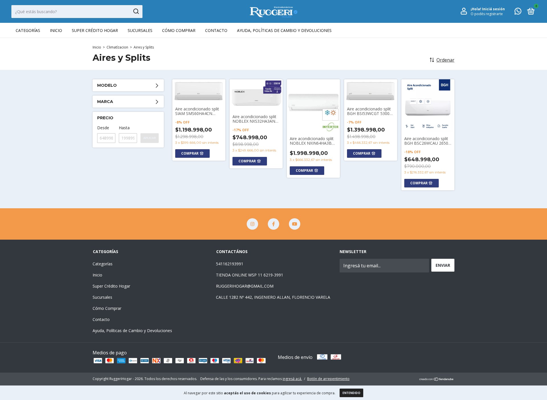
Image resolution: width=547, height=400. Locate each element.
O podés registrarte (487, 13)
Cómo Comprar (178, 30)
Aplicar (149, 138)
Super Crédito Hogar (95, 30)
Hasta (124, 127)
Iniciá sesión (493, 9)
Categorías (28, 30)
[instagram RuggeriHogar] (252, 224)
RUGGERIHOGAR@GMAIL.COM (245, 286)
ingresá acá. (292, 378)
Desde (103, 127)
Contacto (216, 30)
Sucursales (140, 30)
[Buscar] (135, 11)
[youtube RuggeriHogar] (294, 224)
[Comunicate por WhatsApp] (518, 12)
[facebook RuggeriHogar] (273, 224)
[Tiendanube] (436, 379)
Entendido (351, 393)
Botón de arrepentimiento (328, 378)
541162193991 (229, 263)
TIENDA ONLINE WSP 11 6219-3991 (249, 275)
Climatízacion (117, 47)
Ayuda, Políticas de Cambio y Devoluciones (284, 30)
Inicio (56, 30)
